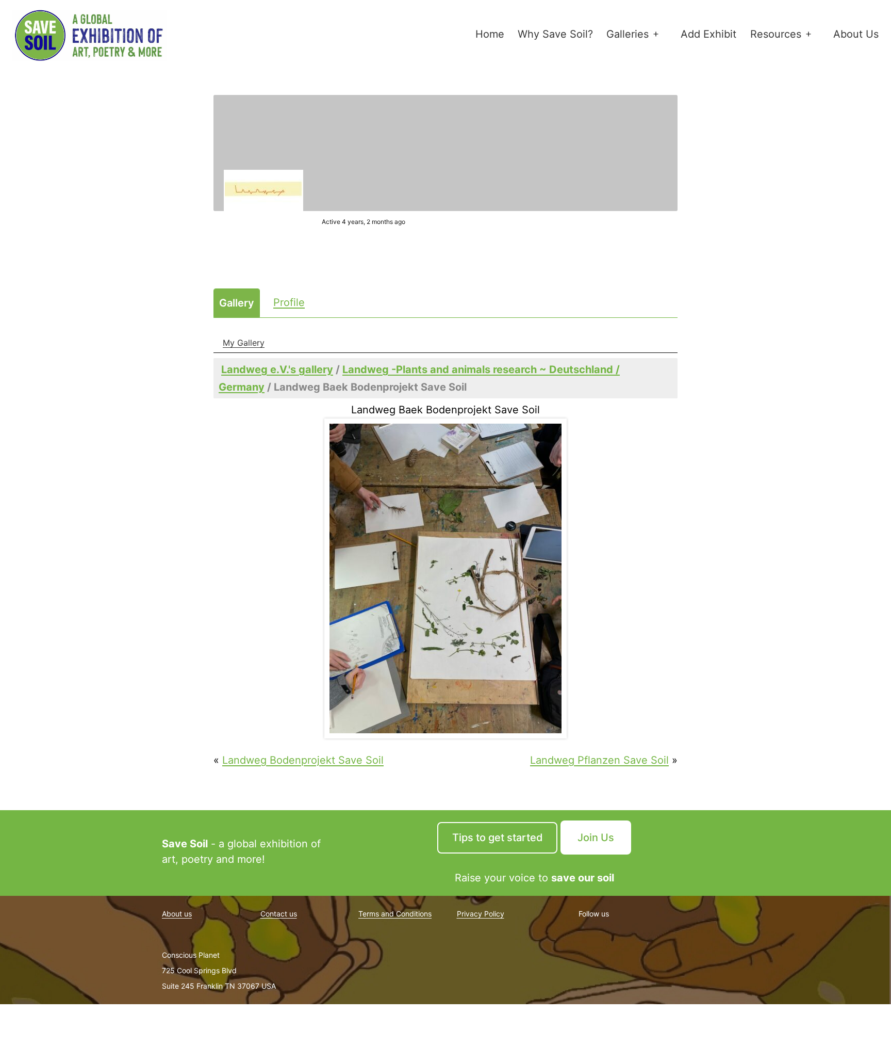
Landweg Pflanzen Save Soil (599, 760)
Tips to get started (497, 837)
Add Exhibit (708, 34)
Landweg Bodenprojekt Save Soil (303, 760)
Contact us (278, 913)
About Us (856, 34)
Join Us (596, 837)
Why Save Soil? (555, 34)
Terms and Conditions (395, 913)
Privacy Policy (480, 913)
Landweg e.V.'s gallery (277, 369)
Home (489, 34)
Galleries (627, 34)
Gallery (236, 303)
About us (177, 913)
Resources (775, 34)
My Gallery (244, 342)
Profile (289, 302)
